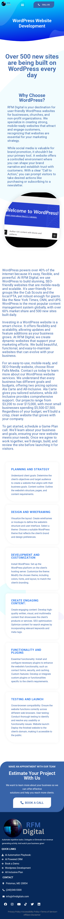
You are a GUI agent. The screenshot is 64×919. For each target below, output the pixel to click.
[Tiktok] (26, 904)
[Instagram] (12, 904)
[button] (22, 4)
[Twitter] (32, 904)
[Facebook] (5, 904)
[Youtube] (19, 904)
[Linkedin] (39, 904)
